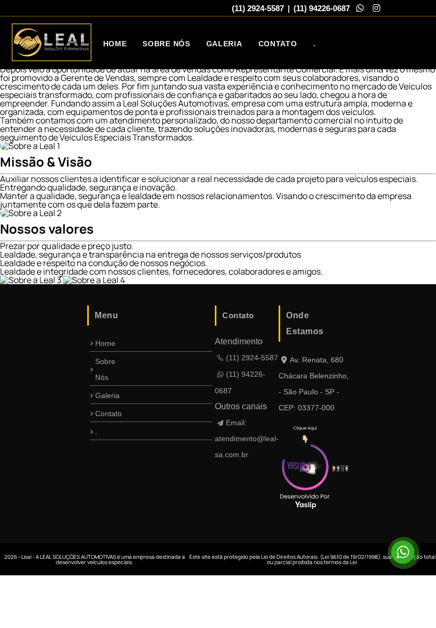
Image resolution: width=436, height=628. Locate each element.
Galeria (224, 43)
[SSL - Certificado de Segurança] (347, 469)
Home (115, 43)
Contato (277, 43)
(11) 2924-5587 (258, 8)
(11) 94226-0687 (322, 8)
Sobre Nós (166, 43)
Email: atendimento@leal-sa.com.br (247, 438)
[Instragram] (376, 8)
